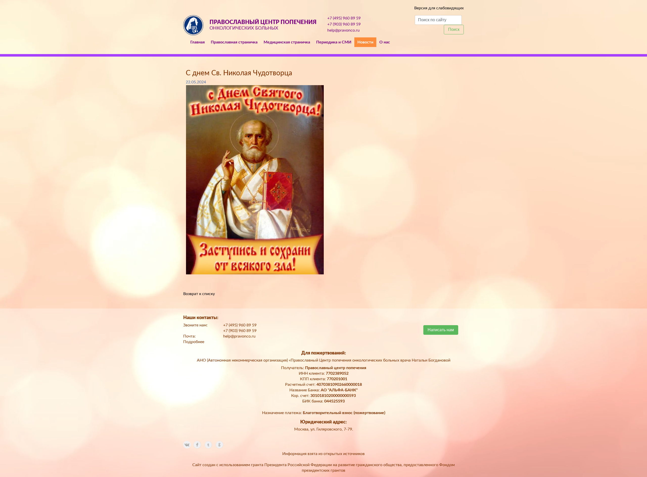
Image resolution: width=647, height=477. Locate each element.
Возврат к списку (199, 294)
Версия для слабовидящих (439, 8)
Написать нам (441, 330)
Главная (197, 42)
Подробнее (193, 342)
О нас (384, 42)
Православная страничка (234, 42)
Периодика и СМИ (333, 42)
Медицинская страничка (287, 42)
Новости (365, 42)
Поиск (453, 29)
